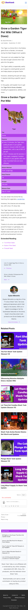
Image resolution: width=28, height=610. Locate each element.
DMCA (23, 595)
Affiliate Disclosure (20, 597)
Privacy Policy (7, 597)
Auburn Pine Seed (10, 245)
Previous (8, 268)
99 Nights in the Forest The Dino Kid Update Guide (13, 535)
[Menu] (26, 3)
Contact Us (15, 595)
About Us (5, 595)
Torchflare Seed (9, 242)
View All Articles (13, 322)
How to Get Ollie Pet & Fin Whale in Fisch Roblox (12, 541)
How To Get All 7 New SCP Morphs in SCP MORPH (13, 546)
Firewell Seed (8, 248)
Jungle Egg (20, 199)
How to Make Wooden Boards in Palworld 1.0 (11, 552)
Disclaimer (14, 600)
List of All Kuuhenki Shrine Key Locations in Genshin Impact (11, 557)
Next (5, 279)
